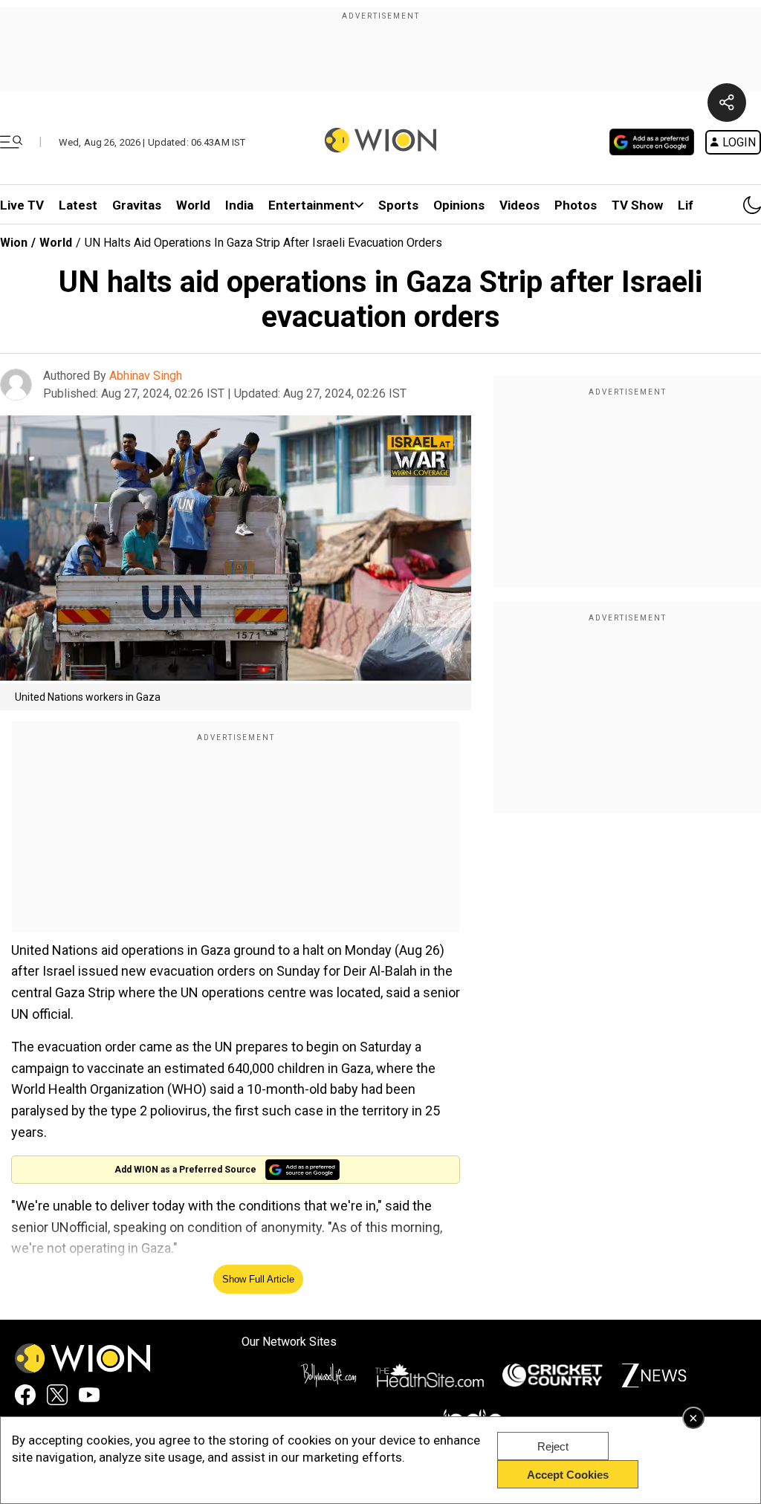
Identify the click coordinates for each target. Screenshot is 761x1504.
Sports (398, 205)
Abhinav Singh (145, 376)
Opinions (459, 205)
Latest (78, 205)
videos (519, 205)
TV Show (637, 205)
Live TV (22, 205)
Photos (575, 205)
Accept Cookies (568, 1474)
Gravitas (136, 205)
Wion (13, 243)
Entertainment (311, 205)
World (193, 205)
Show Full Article (258, 1279)
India (239, 205)
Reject (553, 1446)
